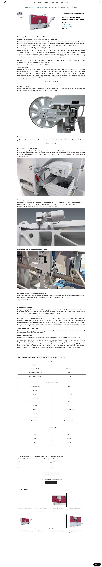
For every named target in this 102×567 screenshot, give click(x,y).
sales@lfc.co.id (67, 28)
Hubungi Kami (97, 564)
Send (51, 482)
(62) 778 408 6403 (67, 24)
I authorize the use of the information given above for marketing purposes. (51, 479)
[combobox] (68, 465)
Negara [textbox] (53, 464)
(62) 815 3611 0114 (68, 26)
